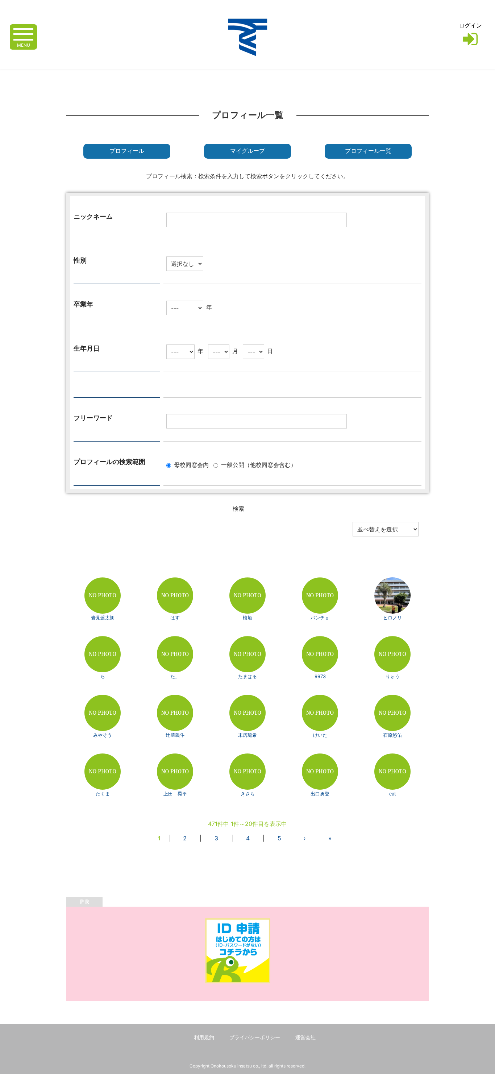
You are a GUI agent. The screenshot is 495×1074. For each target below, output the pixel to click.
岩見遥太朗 (103, 617)
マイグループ (247, 151)
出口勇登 (320, 794)
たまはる (247, 676)
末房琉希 (247, 735)
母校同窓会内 (191, 464)
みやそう (102, 735)
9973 (320, 676)
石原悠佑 (392, 735)
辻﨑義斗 (175, 735)
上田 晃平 (175, 794)
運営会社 (305, 1037)
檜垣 (247, 617)
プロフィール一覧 (368, 151)
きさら (248, 794)
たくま (103, 794)
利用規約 (204, 1037)
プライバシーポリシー (254, 1037)
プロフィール (126, 151)
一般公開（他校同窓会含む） (258, 464)
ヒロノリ (392, 617)
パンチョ (320, 617)
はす (175, 617)
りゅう (393, 676)
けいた (320, 735)
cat (392, 794)
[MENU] (23, 33)
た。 (175, 676)
